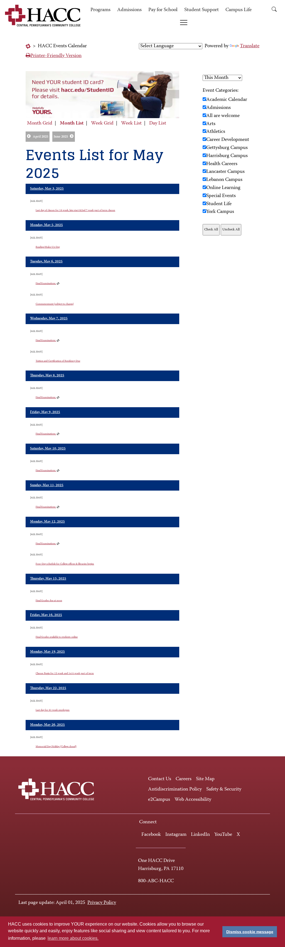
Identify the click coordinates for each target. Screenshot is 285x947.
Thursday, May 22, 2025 (48, 688)
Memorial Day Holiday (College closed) (56, 746)
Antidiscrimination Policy (175, 789)
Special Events (221, 195)
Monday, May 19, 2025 (47, 651)
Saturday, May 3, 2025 (47, 188)
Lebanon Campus (224, 179)
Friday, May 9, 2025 (45, 412)
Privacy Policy (101, 902)
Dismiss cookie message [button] (249, 931)
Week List (131, 123)
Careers (183, 779)
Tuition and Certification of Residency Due (58, 361)
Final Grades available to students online (57, 637)
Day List (157, 123)
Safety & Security (223, 789)
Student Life (219, 204)
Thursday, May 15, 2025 (48, 578)
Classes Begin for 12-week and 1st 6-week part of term (65, 673)
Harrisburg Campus (227, 155)
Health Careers (221, 163)
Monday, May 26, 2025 (47, 725)
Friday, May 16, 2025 (46, 615)
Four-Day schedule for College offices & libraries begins (65, 564)
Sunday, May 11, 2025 (46, 485)
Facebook (151, 834)
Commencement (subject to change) (55, 304)
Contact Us (159, 779)
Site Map (205, 779)
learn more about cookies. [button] (73, 938)
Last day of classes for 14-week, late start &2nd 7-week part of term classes (75, 210)
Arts (210, 123)
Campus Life (238, 10)
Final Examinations (46, 283)
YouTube (223, 834)
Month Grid (39, 123)
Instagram (175, 834)
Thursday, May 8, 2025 (47, 375)
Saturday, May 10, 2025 (48, 448)
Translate (249, 46)
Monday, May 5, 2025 (46, 225)
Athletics (215, 131)
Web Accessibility (193, 799)
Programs (100, 10)
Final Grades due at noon (49, 600)
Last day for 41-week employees (53, 710)
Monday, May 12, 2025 (47, 521)
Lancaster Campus (225, 171)
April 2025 (40, 136)
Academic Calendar (226, 99)
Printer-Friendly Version (56, 55)
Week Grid (102, 123)
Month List (71, 123)
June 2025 (61, 136)
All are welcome (223, 115)
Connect (148, 822)
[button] (274, 10)
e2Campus (159, 799)
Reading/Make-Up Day (48, 247)
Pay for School (163, 10)
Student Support (201, 10)
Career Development (227, 139)
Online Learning (223, 187)
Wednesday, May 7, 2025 (49, 318)
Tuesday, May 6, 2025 (46, 261)
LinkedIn (200, 834)
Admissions (129, 10)
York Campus (220, 211)
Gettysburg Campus (227, 147)
